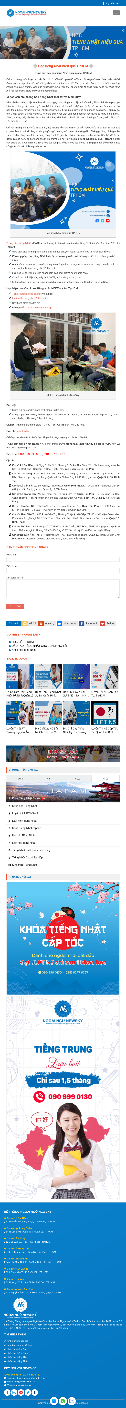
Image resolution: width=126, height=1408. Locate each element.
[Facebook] (103, 3)
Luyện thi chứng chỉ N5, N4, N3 (29, 298)
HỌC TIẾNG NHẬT (23, 642)
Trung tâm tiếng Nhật (18, 243)
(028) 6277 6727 (31, 1374)
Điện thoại (12, 566)
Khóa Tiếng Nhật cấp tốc (26, 828)
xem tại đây (23, 431)
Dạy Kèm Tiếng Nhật (24, 820)
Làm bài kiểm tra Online (19, 1345)
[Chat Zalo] (72, 1401)
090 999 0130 (13, 1374)
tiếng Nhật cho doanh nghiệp (36, 307)
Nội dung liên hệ (14, 577)
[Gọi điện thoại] (63, 1401)
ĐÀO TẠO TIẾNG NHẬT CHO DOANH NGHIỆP (40, 646)
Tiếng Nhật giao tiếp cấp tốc (27, 293)
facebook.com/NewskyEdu (31, 1378)
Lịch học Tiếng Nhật (23, 842)
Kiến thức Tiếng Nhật (24, 864)
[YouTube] (112, 3)
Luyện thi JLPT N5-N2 (25, 813)
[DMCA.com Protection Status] (35, 1392)
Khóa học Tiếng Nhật (24, 806)
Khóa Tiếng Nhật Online (26, 798)
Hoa (77, 778)
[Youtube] (21, 1392)
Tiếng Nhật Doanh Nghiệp (27, 857)
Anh (20, 778)
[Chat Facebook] (54, 1401)
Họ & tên (11, 554)
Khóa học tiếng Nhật (24, 649)
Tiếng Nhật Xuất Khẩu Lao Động (31, 850)
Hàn (48, 778)
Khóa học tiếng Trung (18, 1353)
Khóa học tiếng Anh (17, 1349)
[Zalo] (107, 3)
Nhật (105, 778)
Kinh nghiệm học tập (17, 1341)
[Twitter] (117, 3)
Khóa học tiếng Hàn (17, 1357)
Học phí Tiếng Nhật (23, 835)
